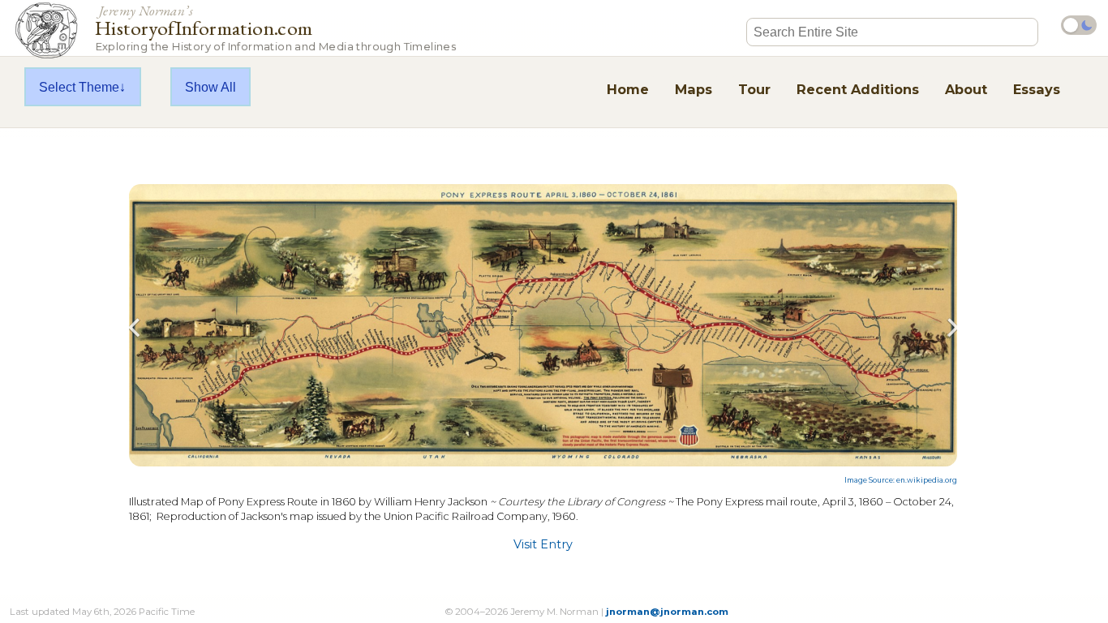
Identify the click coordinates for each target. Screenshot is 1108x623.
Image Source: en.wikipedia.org (900, 480)
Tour (754, 89)
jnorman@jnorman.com (667, 611)
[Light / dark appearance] (1079, 25)
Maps (693, 89)
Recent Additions (858, 89)
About (966, 89)
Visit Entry (543, 544)
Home (628, 89)
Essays (1036, 89)
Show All (210, 86)
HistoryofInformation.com (275, 27)
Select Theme (79, 86)
